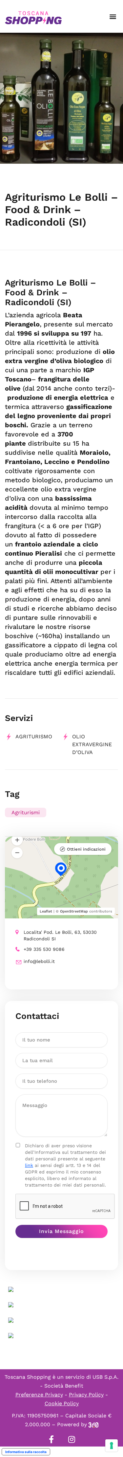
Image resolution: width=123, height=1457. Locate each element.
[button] (112, 16)
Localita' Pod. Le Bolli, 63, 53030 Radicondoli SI (60, 935)
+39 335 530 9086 (44, 949)
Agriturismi (25, 812)
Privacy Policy (86, 1395)
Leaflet (46, 911)
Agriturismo (33, 736)
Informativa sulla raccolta (26, 1452)
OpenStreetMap (74, 911)
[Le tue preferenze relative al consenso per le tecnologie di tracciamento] (111, 1445)
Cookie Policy (62, 1403)
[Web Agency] (93, 1424)
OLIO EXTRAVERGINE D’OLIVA (92, 744)
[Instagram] (72, 1439)
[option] (61, 98)
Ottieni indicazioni (86, 849)
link (29, 1165)
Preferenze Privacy (39, 1395)
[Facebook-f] (51, 1439)
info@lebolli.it (39, 961)
